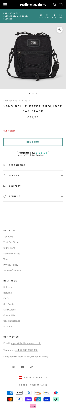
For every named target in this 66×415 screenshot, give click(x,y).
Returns (7, 292)
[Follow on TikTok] (31, 367)
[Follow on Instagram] (14, 367)
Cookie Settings (11, 320)
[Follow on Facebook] (5, 367)
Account (7, 326)
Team (6, 259)
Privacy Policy (10, 264)
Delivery (7, 287)
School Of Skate (11, 253)
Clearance (9, 16)
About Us (8, 236)
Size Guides (9, 309)
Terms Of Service (12, 270)
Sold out (33, 142)
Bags (24, 101)
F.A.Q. (6, 298)
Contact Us (9, 315)
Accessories (10, 101)
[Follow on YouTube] (22, 367)
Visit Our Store (10, 242)
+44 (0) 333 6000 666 (26, 350)
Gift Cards (8, 304)
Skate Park (9, 247)
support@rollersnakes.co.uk (26, 343)
